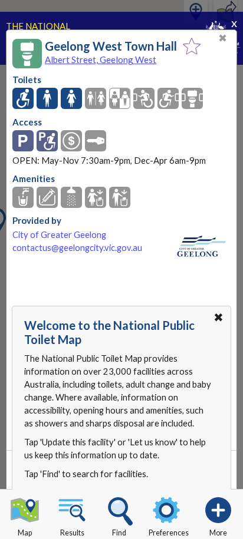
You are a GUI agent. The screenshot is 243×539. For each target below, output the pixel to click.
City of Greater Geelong (59, 235)
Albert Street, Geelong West (100, 59)
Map (25, 532)
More (218, 532)
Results (72, 532)
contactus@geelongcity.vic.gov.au (77, 248)
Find (119, 532)
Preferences (169, 532)
